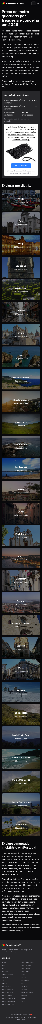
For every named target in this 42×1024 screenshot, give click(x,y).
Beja (3, 965)
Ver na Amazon (21, 165)
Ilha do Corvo (26, 965)
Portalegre (25, 980)
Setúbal (24, 989)
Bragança (5, 971)
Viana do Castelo (27, 992)
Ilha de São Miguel (27, 962)
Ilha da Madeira (7, 992)
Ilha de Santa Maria (8, 1001)
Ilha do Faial (25, 968)
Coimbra (5, 977)
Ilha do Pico (25, 971)
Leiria (23, 974)
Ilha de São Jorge (8, 1004)
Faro (3, 980)
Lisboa (23, 977)
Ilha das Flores (7, 995)
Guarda (4, 983)
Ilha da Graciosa (7, 989)
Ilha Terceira (6, 986)
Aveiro (4, 962)
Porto (23, 983)
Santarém (24, 986)
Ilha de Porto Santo (8, 998)
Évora (23, 1001)
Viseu (23, 998)
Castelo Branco (7, 974)
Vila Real (24, 995)
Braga (4, 968)
